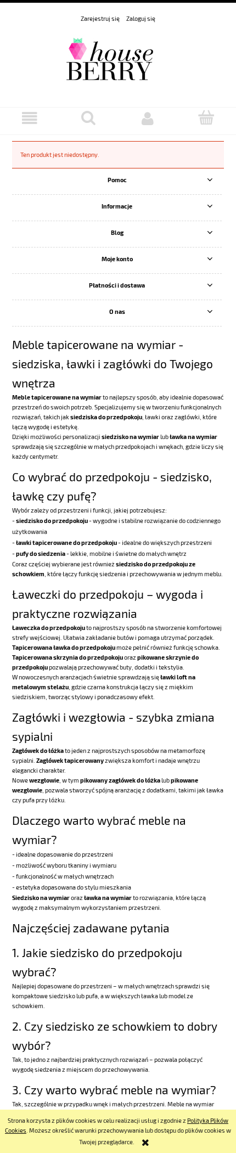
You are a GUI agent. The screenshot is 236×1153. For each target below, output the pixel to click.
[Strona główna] (118, 59)
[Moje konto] (147, 119)
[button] (29, 119)
